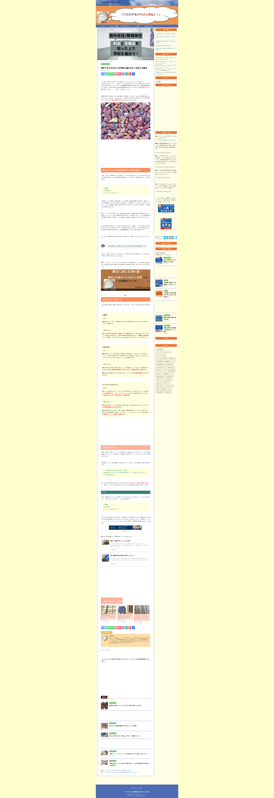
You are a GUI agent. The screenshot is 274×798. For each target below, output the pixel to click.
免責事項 (140, 788)
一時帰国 (172, 358)
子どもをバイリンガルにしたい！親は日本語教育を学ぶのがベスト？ (121, 772)
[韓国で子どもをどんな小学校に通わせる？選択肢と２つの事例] (125, 609)
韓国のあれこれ (166, 389)
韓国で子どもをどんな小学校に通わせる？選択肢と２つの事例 (125, 617)
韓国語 (168, 392)
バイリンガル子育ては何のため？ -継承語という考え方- (118, 770)
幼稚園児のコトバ (168, 373)
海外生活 (159, 383)
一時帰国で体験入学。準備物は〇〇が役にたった (165, 37)
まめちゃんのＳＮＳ (148, 26)
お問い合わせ (134, 788)
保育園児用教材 (160, 364)
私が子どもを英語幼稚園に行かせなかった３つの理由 (123, 725)
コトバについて (160, 355)
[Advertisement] (125, 155)
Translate (167, 254)
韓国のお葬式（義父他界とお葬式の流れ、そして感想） (165, 49)
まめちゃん (163, 59)
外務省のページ (120, 357)
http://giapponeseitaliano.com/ (163, 191)
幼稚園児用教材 (160, 376)
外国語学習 (170, 364)
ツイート (157, 246)
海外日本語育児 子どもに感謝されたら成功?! (165, 33)
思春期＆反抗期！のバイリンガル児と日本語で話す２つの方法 (125, 705)
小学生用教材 (171, 370)
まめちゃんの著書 (114, 26)
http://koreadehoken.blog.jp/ (162, 152)
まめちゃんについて (126, 26)
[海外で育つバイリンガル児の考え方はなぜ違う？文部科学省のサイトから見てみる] (142, 609)
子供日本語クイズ (160, 367)
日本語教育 (170, 376)
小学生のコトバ (160, 370)
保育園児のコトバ (170, 361)
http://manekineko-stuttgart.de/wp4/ (164, 167)
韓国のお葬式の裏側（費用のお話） (163, 45)
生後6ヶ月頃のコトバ (161, 386)
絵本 (171, 386)
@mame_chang (106, 83)
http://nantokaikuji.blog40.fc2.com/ (166, 140)
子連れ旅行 (171, 367)
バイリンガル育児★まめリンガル (109, 2)
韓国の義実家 (160, 392)
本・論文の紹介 (167, 379)
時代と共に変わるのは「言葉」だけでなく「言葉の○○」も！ (125, 736)
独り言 (166, 383)
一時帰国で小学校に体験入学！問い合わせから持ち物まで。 (165, 41)
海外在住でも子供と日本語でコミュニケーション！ (137, 794)
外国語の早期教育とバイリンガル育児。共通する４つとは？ (108, 617)
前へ (103, 281)
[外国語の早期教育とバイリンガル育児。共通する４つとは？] (108, 609)
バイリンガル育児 (106, 649)
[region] (125, 281)
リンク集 (137, 26)
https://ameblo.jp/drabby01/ (162, 177)
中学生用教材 (159, 361)
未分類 (158, 379)
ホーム (103, 26)
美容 (158, 389)
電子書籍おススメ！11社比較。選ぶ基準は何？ (165, 72)
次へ (148, 281)
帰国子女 (159, 373)
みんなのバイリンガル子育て (163, 352)
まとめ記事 (159, 349)
